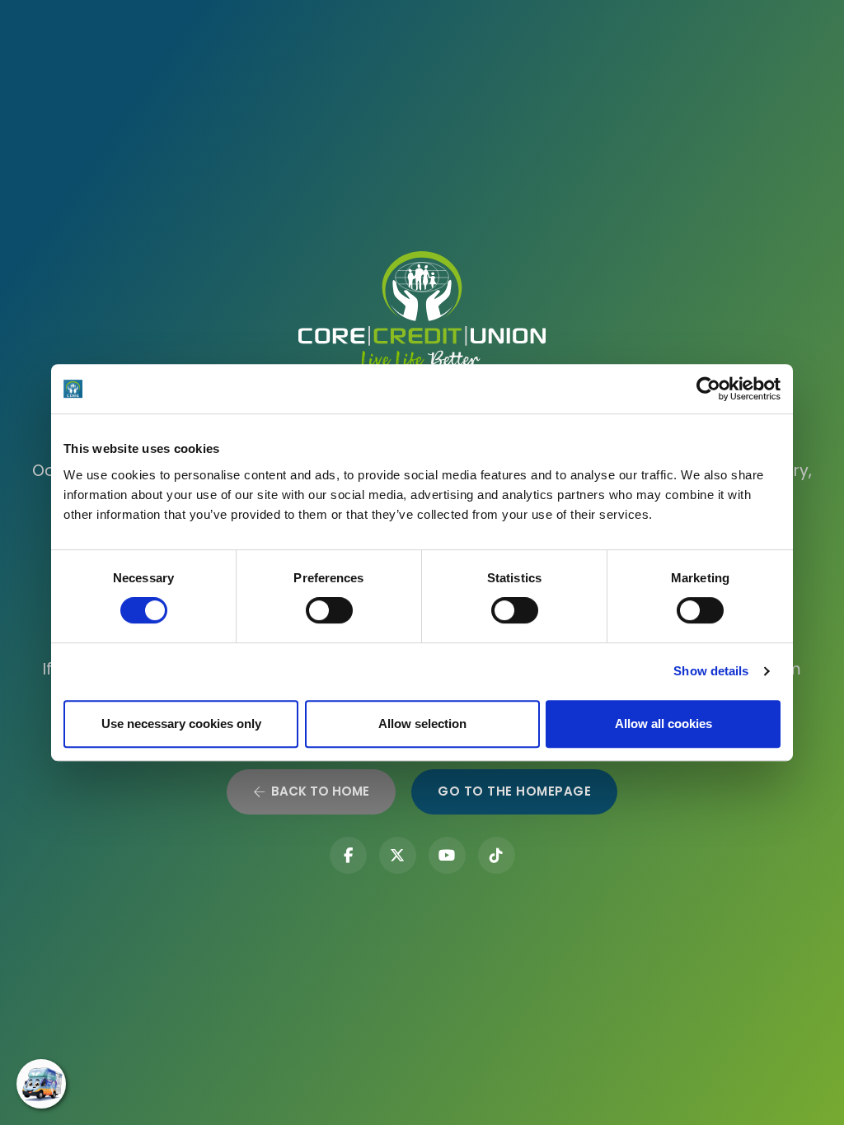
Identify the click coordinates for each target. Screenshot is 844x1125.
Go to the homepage (514, 791)
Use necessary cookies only (181, 724)
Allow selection (422, 724)
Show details (710, 671)
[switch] (329, 610)
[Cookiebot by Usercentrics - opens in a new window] (708, 388)
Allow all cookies (663, 724)
